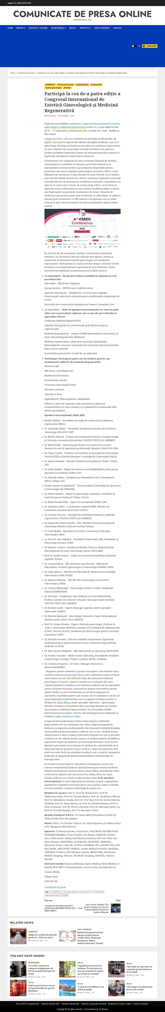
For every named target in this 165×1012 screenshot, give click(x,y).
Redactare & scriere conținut (120, 1003)
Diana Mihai (63, 702)
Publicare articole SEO (50, 1003)
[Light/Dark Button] (134, 46)
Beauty (72, 28)
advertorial (51, 116)
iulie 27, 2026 (84, 977)
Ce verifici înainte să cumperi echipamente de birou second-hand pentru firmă (41, 969)
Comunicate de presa (65, 85)
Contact (117, 28)
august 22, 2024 (36, 941)
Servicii (19, 28)
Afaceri (80, 963)
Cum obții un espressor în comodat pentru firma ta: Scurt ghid (139, 969)
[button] (139, 46)
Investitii (84, 28)
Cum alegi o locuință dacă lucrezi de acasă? (139, 988)
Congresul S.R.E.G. (53, 138)
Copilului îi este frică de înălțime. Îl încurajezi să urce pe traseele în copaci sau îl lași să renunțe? (90, 969)
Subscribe (151, 46)
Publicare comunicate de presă (93, 1003)
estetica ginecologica (53, 88)
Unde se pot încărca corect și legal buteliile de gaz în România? (41, 988)
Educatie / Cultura (38, 28)
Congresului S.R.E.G (74, 674)
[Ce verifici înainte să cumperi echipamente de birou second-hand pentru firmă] (18, 969)
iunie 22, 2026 (35, 994)
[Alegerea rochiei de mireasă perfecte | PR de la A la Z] (18, 936)
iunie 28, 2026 (134, 975)
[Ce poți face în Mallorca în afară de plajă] (67, 988)
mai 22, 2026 (133, 993)
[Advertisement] (66, 49)
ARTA (79, 929)
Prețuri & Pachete (140, 1003)
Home (10, 28)
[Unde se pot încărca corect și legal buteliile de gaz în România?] (18, 988)
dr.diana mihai (96, 85)
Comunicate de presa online (82, 14)
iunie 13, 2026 (84, 993)
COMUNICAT (50, 85)
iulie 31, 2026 (35, 977)
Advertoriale (57, 28)
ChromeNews (90, 1009)
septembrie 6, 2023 (67, 116)
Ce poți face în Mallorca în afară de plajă (90, 988)
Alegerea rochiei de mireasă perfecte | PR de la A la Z (42, 936)
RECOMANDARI (33, 963)
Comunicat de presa (55, 887)
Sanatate (67, 88)
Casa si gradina (102, 28)
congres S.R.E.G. (82, 85)
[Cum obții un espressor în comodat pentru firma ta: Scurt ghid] (116, 969)
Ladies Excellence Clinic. (68, 716)
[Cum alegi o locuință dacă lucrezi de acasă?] (116, 988)
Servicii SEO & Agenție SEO (27, 1003)
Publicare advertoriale (70, 1003)
